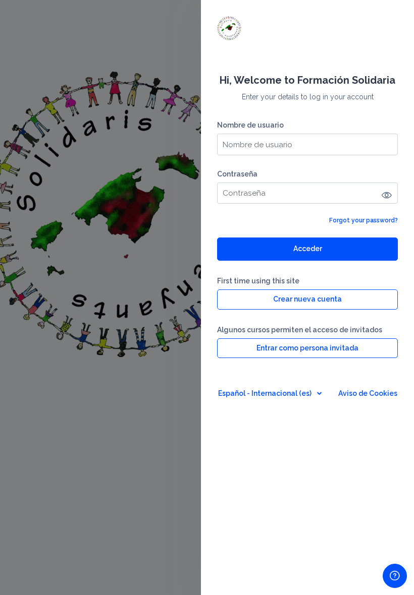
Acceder (307, 249)
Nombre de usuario (250, 125)
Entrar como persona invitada (307, 348)
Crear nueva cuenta (307, 299)
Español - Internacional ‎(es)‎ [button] (265, 393)
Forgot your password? (363, 220)
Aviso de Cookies (367, 393)
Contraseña (237, 174)
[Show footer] (395, 576)
